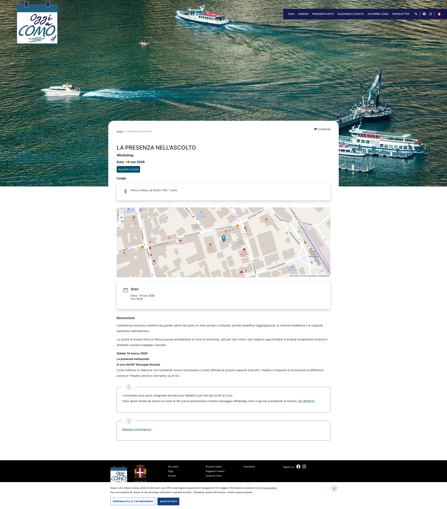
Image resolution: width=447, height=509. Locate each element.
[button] (322, 129)
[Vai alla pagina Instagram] (430, 14)
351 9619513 (306, 401)
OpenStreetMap (310, 275)
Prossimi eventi (323, 13)
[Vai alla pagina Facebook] (424, 14)
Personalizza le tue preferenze (133, 501)
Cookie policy (270, 488)
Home (120, 131)
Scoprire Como (378, 13)
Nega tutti (334, 488)
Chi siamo (173, 466)
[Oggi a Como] (37, 22)
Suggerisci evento (351, 13)
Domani (303, 13)
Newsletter (400, 13)
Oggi (291, 13)
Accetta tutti (168, 501)
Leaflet (295, 275)
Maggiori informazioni (136, 429)
